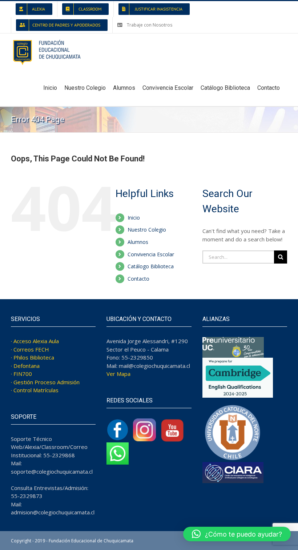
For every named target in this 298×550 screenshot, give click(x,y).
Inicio (134, 217)
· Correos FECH (30, 349)
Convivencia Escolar (151, 254)
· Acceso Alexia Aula (35, 341)
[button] (237, 534)
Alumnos (138, 241)
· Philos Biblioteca (32, 357)
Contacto (138, 278)
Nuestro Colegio (147, 229)
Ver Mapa (118, 373)
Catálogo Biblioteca (151, 266)
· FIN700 (21, 373)
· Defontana (25, 365)
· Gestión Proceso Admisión (45, 382)
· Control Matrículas (35, 390)
